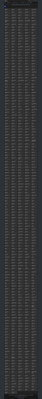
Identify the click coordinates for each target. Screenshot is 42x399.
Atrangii (23, 2)
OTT (12, 2)
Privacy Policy (22, 398)
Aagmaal (31, 2)
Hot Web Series (9, 2)
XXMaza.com (16, 396)
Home (5, 2)
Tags (16, 2)
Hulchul (28, 2)
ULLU (20, 2)
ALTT (25, 2)
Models (14, 2)
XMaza (6, 0)
